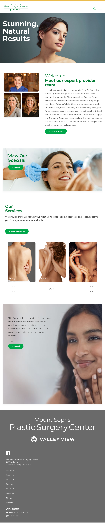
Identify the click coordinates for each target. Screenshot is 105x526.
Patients (9, 484)
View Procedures (17, 231)
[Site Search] (94, 8)
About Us (10, 489)
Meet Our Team (56, 131)
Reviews (9, 503)
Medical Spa (11, 493)
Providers (10, 475)
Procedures (11, 479)
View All (16, 167)
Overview (10, 470)
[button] (100, 9)
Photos (9, 498)
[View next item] (91, 289)
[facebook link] (8, 453)
